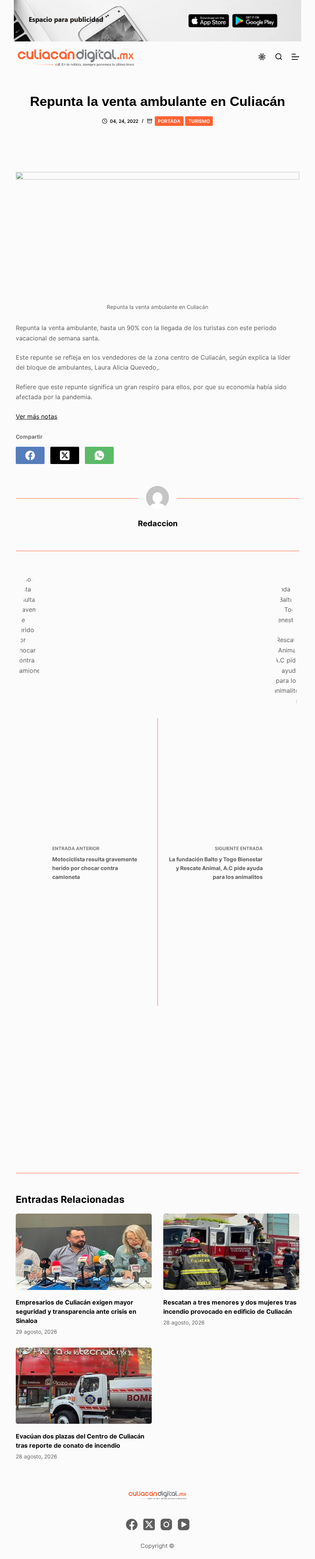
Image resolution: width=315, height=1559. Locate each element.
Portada (169, 121)
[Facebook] (30, 455)
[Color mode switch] (262, 57)
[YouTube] (183, 1524)
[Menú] (295, 57)
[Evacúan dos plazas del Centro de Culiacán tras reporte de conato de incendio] (84, 1386)
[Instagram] (166, 1524)
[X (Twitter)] (64, 455)
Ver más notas (36, 416)
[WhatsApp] (99, 455)
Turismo (199, 121)
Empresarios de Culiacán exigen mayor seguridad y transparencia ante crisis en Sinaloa (76, 1311)
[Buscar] (278, 56)
